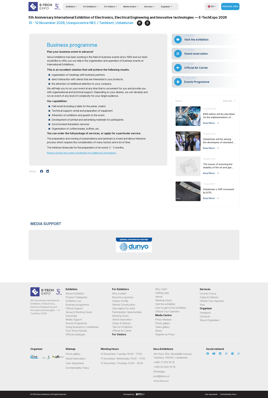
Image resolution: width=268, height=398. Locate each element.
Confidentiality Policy (77, 367)
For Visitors (119, 334)
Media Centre (163, 315)
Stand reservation (122, 319)
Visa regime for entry (123, 308)
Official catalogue (75, 334)
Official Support (74, 308)
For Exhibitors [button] (89, 6)
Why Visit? (161, 289)
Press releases (163, 319)
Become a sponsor (122, 297)
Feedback (205, 312)
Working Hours (120, 315)
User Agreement (75, 363)
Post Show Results (76, 330)
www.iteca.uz (161, 380)
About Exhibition (75, 293)
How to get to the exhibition (170, 307)
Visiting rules (162, 292)
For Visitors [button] (109, 6)
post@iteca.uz (161, 376)
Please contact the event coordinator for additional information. (82, 153)
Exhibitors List (73, 300)
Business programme (77, 304)
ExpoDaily (71, 315)
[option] (134, 245)
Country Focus (208, 293)
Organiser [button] (165, 6)
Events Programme (76, 323)
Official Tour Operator (167, 311)
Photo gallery (162, 323)
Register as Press (165, 334)
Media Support (74, 319)
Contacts (205, 316)
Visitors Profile (120, 300)
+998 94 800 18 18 (164, 366)
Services (205, 289)
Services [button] (148, 6)
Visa (202, 304)
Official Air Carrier (122, 330)
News (158, 330)
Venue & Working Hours (79, 312)
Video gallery (162, 326)
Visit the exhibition (165, 304)
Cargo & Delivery (121, 323)
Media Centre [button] (129, 6)
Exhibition (71, 289)
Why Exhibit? (119, 293)
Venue (158, 296)
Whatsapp (159, 371)
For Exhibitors (120, 289)
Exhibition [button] (70, 6)
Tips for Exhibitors (122, 326)
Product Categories (76, 297)
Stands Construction (123, 304)
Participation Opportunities (127, 312)
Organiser (206, 308)
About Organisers (209, 320)
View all (227, 101)
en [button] (212, 6)
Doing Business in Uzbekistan (82, 326)
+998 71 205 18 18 (163, 362)
